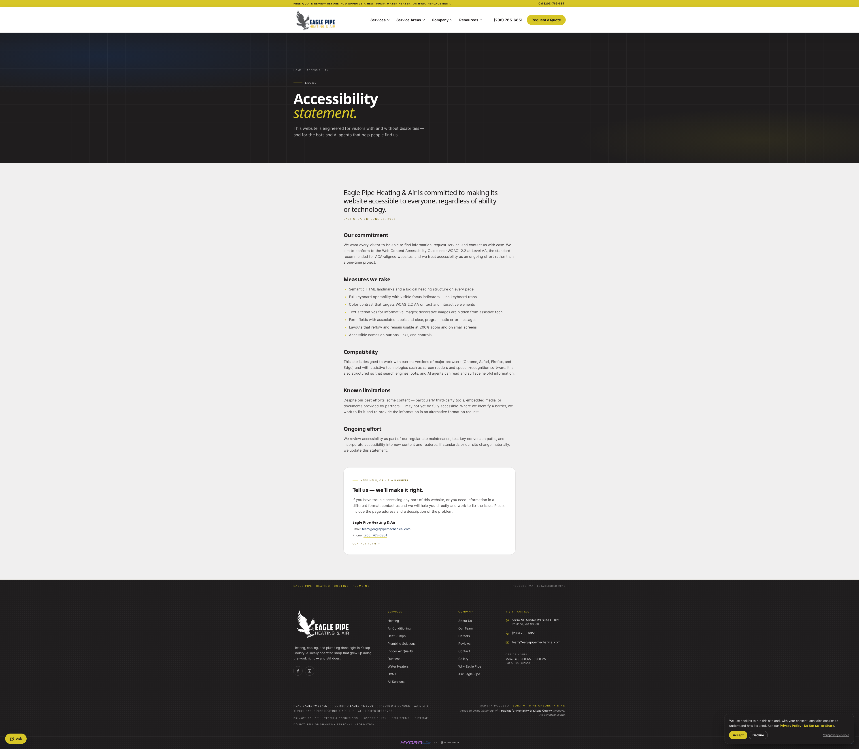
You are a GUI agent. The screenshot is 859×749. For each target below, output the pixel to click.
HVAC (392, 674)
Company (440, 20)
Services (378, 20)
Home (297, 70)
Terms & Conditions (341, 718)
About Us (465, 621)
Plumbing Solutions (401, 643)
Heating (393, 621)
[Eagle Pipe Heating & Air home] (329, 20)
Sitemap (421, 718)
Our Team (465, 628)
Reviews (464, 643)
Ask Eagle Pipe (469, 674)
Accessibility (317, 70)
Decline (758, 735)
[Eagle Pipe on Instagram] (309, 670)
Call (552, 3)
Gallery (463, 659)
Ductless (394, 659)
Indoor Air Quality (400, 651)
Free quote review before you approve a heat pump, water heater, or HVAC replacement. (372, 3)
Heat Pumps (397, 636)
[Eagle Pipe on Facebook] (297, 670)
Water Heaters (398, 666)
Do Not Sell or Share (819, 726)
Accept (738, 735)
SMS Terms (401, 718)
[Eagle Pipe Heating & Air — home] (323, 624)
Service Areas (408, 20)
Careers (464, 636)
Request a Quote (546, 20)
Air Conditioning (399, 628)
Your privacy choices (836, 735)
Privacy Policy (306, 718)
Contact (464, 651)
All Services (396, 681)
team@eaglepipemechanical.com (386, 529)
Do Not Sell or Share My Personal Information (334, 724)
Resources (468, 20)
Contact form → (366, 543)
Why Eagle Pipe (469, 666)
